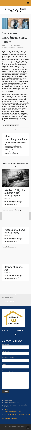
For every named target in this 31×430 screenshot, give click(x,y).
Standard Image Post (13, 268)
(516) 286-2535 (8, 409)
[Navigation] (28, 3)
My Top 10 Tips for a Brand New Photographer (14, 193)
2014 (8, 125)
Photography (21, 47)
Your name (5, 344)
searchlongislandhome (8, 47)
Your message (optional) (9, 371)
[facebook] (15, 334)
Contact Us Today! (12, 302)
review (12, 125)
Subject (4, 364)
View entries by (12, 152)
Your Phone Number (8, 357)
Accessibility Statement (9, 418)
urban (17, 125)
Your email (5, 351)
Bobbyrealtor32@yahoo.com (12, 411)
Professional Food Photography (14, 231)
